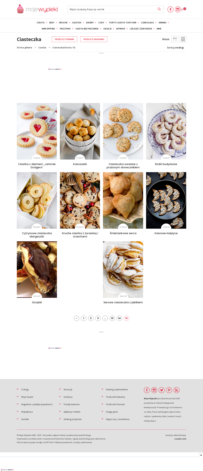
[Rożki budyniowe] (166, 131)
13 (112, 318)
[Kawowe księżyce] (166, 200)
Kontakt (25, 419)
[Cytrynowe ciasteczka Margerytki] (37, 200)
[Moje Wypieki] (37, 9)
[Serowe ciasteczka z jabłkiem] (123, 269)
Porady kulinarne (72, 404)
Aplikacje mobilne (72, 411)
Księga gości (112, 411)
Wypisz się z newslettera (117, 419)
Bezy (51, 22)
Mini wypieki (48, 28)
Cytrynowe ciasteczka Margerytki (37, 234)
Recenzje (68, 389)
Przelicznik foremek (115, 404)
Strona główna (24, 47)
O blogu (25, 389)
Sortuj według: (175, 47)
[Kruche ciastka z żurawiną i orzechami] (80, 200)
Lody (101, 22)
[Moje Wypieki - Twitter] (162, 390)
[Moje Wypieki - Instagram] (178, 9)
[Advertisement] (101, 61)
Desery (90, 22)
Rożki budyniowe (166, 164)
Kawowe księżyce (166, 233)
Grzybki (37, 302)
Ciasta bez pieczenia (87, 28)
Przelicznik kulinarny (115, 396)
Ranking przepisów (73, 419)
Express (120, 28)
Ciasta (41, 22)
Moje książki (27, 396)
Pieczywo (65, 28)
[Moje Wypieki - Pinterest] (169, 390)
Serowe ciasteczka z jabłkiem (123, 302)
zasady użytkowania (82, 442)
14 (119, 318)
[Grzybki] (37, 269)
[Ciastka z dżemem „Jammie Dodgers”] (37, 131)
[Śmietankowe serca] (123, 200)
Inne (159, 28)
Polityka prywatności (63, 442)
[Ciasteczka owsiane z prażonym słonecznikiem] (123, 131)
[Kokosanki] (80, 131)
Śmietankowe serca (123, 233)
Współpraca (27, 411)
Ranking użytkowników (117, 389)
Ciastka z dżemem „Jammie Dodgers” (37, 165)
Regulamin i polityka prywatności (37, 404)
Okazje (107, 28)
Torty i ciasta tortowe (122, 22)
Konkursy (68, 396)
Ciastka (76, 22)
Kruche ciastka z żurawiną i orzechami (80, 234)
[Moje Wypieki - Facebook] (170, 9)
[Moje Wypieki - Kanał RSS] (177, 390)
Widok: (166, 39)
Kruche (63, 22)
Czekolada (147, 22)
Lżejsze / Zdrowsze (141, 28)
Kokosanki (80, 164)
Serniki (162, 22)
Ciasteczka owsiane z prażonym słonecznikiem (123, 165)
